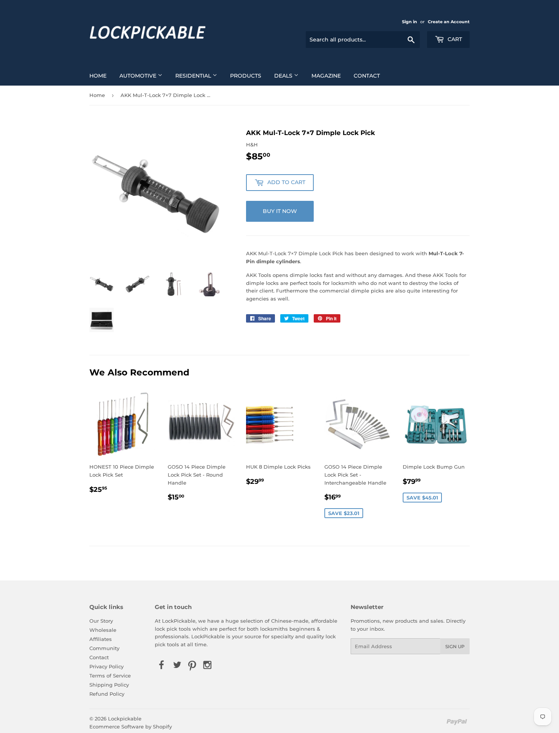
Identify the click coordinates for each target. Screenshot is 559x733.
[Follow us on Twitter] (177, 665)
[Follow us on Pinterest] (192, 665)
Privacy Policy (106, 666)
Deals (284, 75)
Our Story (101, 621)
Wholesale (102, 630)
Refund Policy (106, 694)
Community (104, 648)
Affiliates (100, 639)
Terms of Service (110, 676)
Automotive (138, 75)
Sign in (409, 21)
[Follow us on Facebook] (161, 665)
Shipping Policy (109, 685)
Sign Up (455, 646)
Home (97, 75)
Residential (194, 75)
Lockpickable (124, 719)
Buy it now (280, 211)
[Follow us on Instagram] (207, 665)
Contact (367, 75)
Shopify (162, 726)
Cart (454, 39)
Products (245, 75)
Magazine (326, 75)
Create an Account (449, 21)
